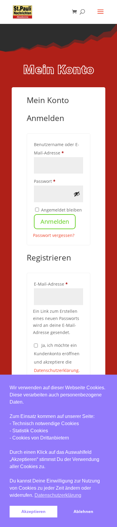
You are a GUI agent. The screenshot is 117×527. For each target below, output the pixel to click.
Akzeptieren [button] (33, 511)
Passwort (56, 181)
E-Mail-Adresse (58, 284)
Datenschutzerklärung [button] (57, 495)
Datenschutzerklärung (56, 370)
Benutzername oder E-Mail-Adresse (58, 149)
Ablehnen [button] (83, 511)
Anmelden (54, 221)
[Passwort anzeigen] (77, 194)
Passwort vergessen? (53, 235)
